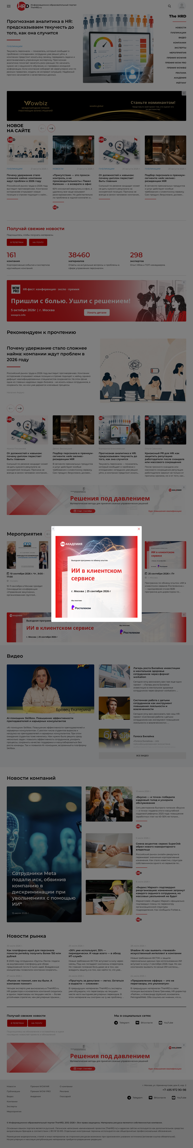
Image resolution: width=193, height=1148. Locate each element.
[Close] (138, 528)
